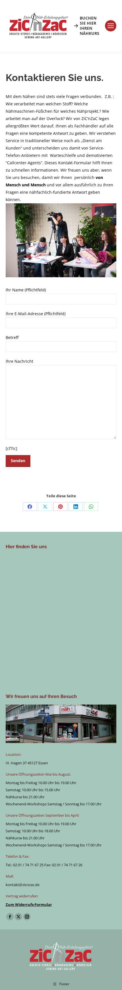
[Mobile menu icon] (110, 25)
